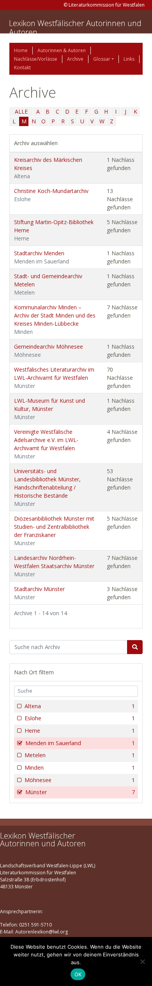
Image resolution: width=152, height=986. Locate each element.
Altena (80, 706)
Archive (75, 59)
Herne (80, 730)
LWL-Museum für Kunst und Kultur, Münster (49, 409)
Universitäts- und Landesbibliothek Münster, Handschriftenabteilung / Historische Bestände (47, 487)
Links (129, 59)
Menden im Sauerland (80, 743)
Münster (80, 792)
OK (78, 974)
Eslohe (80, 718)
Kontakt (22, 67)
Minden (80, 767)
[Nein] (142, 961)
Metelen (80, 755)
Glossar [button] (101, 59)
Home (21, 50)
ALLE (21, 111)
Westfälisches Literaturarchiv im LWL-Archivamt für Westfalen (54, 377)
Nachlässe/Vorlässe (35, 59)
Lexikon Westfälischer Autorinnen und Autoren (75, 27)
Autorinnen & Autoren (61, 50)
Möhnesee (80, 780)
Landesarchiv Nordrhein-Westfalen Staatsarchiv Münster (54, 566)
